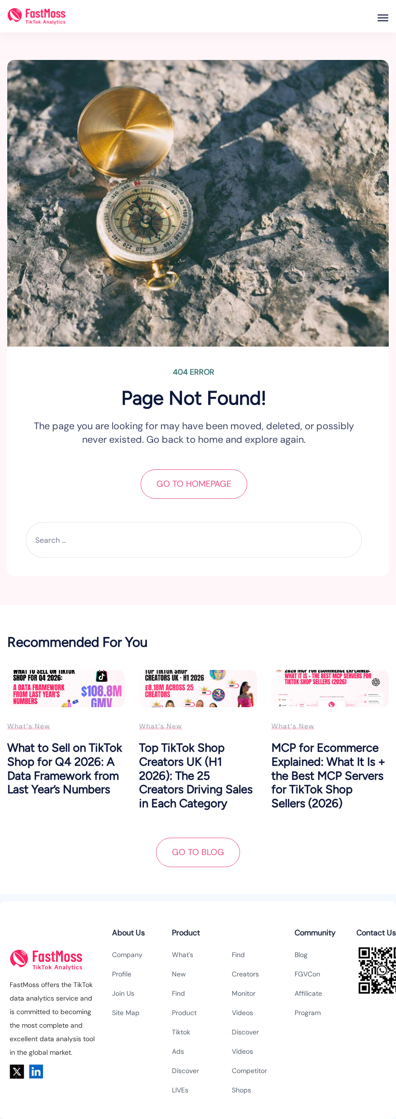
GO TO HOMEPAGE (193, 484)
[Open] (383, 18)
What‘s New (28, 726)
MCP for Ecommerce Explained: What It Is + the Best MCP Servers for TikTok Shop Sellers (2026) (328, 775)
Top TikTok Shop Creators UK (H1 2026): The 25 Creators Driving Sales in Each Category (196, 775)
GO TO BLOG (198, 852)
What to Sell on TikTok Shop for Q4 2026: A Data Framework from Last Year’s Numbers (64, 768)
